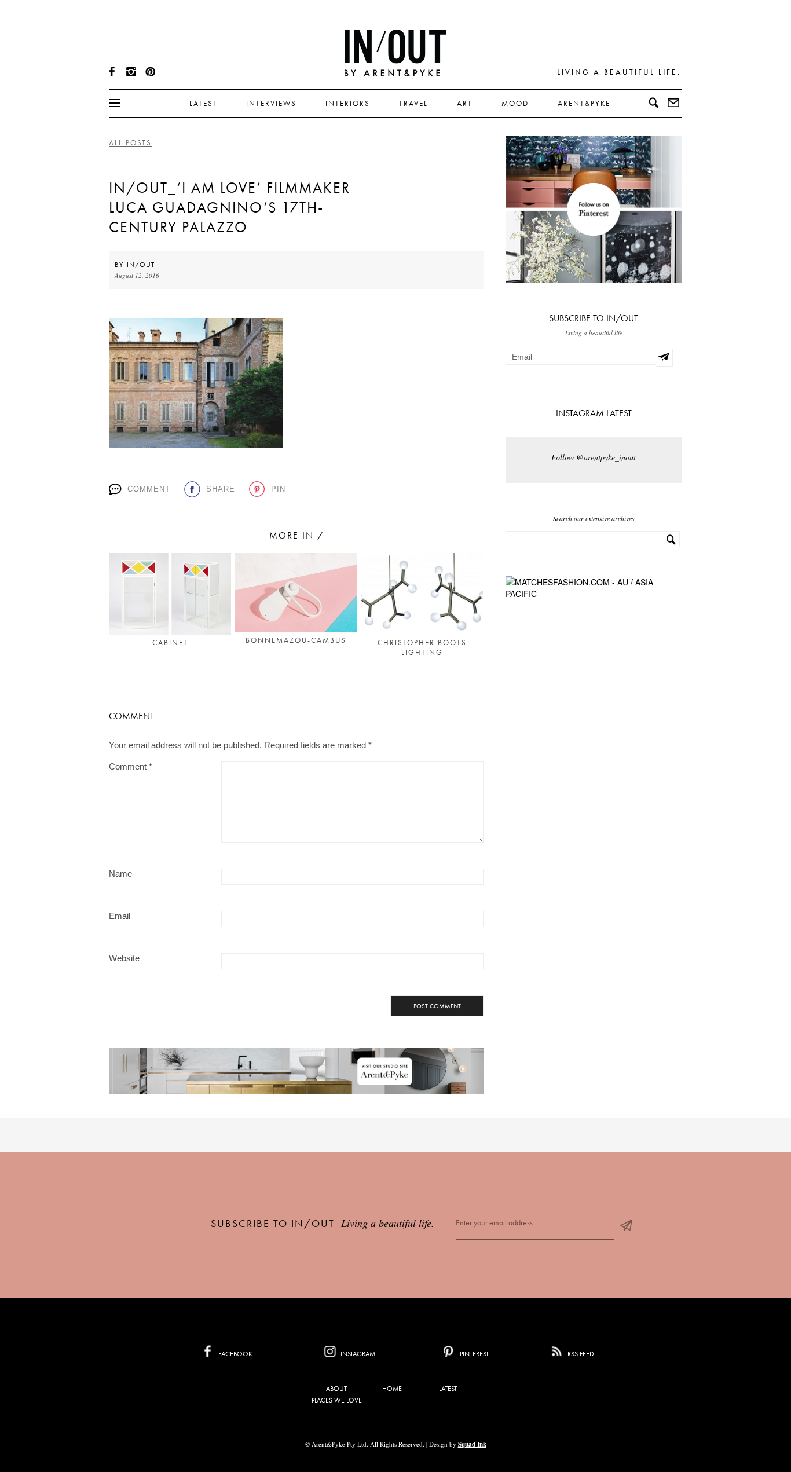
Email (119, 916)
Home (392, 1388)
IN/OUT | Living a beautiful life (395, 52)
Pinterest (473, 1354)
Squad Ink (472, 1444)
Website (124, 958)
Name (120, 873)
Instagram (357, 1354)
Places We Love (337, 1400)
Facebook (234, 1354)
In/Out (141, 264)
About (336, 1388)
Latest (203, 103)
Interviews (271, 103)
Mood (515, 103)
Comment (148, 489)
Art (465, 103)
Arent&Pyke (584, 103)
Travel (413, 103)
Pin (278, 489)
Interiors (347, 103)
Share (220, 489)
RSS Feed (580, 1354)
